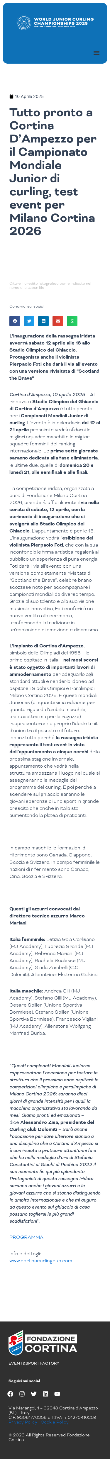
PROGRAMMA (26, 1237)
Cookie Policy (55, 1422)
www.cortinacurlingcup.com (40, 1261)
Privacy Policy (23, 1422)
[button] (96, 53)
